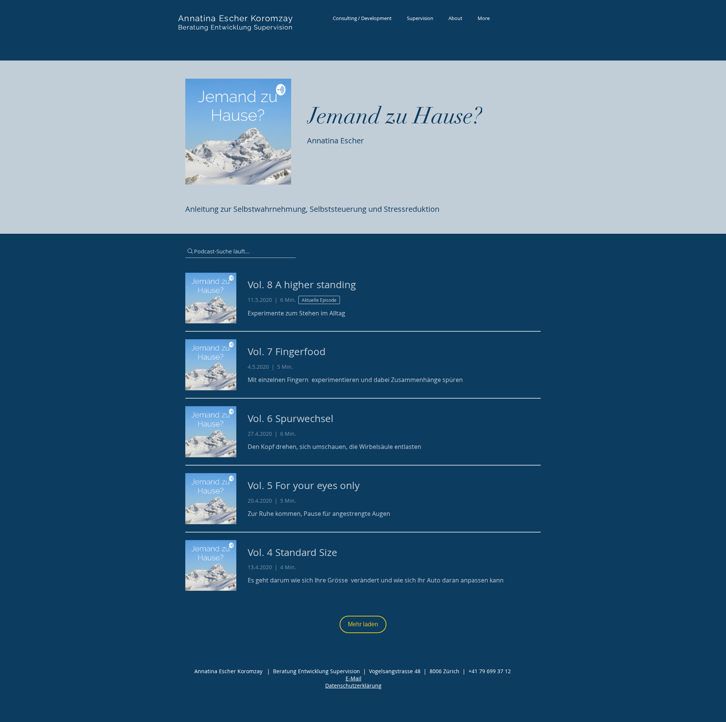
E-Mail (353, 678)
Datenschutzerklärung (353, 685)
